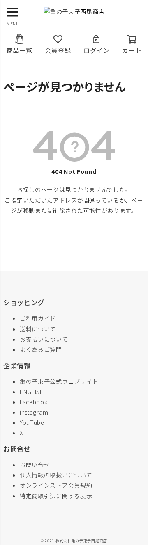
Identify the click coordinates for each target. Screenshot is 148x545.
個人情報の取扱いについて (56, 475)
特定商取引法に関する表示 (56, 496)
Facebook (34, 402)
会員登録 (58, 50)
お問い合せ (35, 465)
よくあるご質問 (41, 349)
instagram (34, 412)
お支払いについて (44, 339)
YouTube (32, 422)
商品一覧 (19, 50)
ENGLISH (32, 392)
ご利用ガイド (38, 318)
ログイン (96, 50)
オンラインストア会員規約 (56, 485)
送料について (38, 329)
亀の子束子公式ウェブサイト (59, 381)
